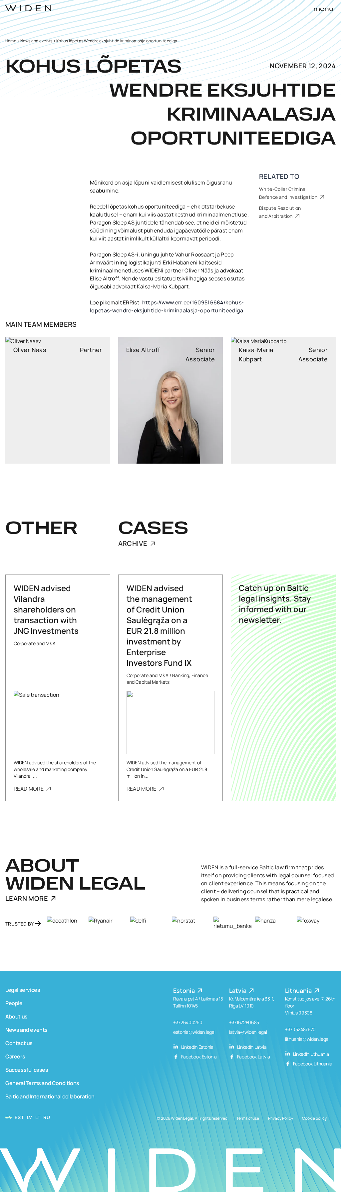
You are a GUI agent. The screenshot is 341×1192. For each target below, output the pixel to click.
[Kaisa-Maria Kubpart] (283, 400)
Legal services (22, 989)
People (14, 1003)
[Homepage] (28, 8)
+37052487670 (300, 1029)
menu (323, 9)
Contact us (19, 1043)
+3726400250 (187, 1022)
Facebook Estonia (198, 1056)
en (8, 1117)
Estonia (184, 990)
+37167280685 (244, 1022)
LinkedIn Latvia (251, 1047)
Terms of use (247, 1118)
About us (16, 1016)
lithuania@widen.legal (307, 1039)
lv (29, 1117)
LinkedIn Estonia (196, 1047)
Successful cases (26, 1069)
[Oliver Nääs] (57, 400)
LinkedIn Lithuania (310, 1054)
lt (37, 1117)
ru (46, 1117)
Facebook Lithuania (312, 1063)
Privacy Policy (280, 1118)
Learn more (26, 898)
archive (133, 544)
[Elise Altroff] (170, 400)
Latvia (238, 990)
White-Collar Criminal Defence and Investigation (288, 193)
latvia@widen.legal (248, 1032)
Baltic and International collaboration (50, 1096)
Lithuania (299, 990)
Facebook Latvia (253, 1056)
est (19, 1117)
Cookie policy (314, 1118)
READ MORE (29, 788)
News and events (36, 41)
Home (10, 41)
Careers (15, 1056)
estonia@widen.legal (194, 1032)
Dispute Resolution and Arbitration (280, 212)
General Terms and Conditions (42, 1083)
